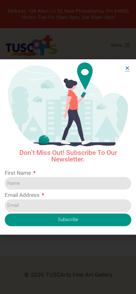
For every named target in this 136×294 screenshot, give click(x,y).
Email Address (23, 195)
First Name (18, 173)
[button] (127, 68)
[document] (68, 147)
